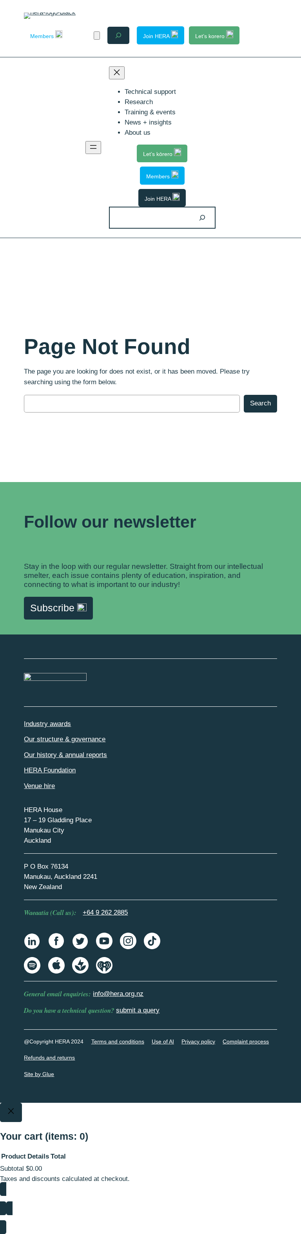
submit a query (138, 1010)
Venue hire (39, 786)
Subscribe (53, 607)
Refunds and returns (49, 1057)
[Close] (11, 1112)
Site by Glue (39, 1074)
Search (260, 403)
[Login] (83, 35)
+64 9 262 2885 (105, 912)
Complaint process (246, 1041)
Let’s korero (210, 36)
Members (42, 36)
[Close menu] (117, 72)
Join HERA (157, 36)
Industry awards (47, 724)
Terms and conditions (117, 1041)
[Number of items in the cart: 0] (97, 35)
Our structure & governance (64, 739)
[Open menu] (93, 147)
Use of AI (163, 1041)
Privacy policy (198, 1041)
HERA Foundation (50, 770)
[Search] (202, 217)
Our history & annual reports (65, 755)
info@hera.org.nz (118, 993)
